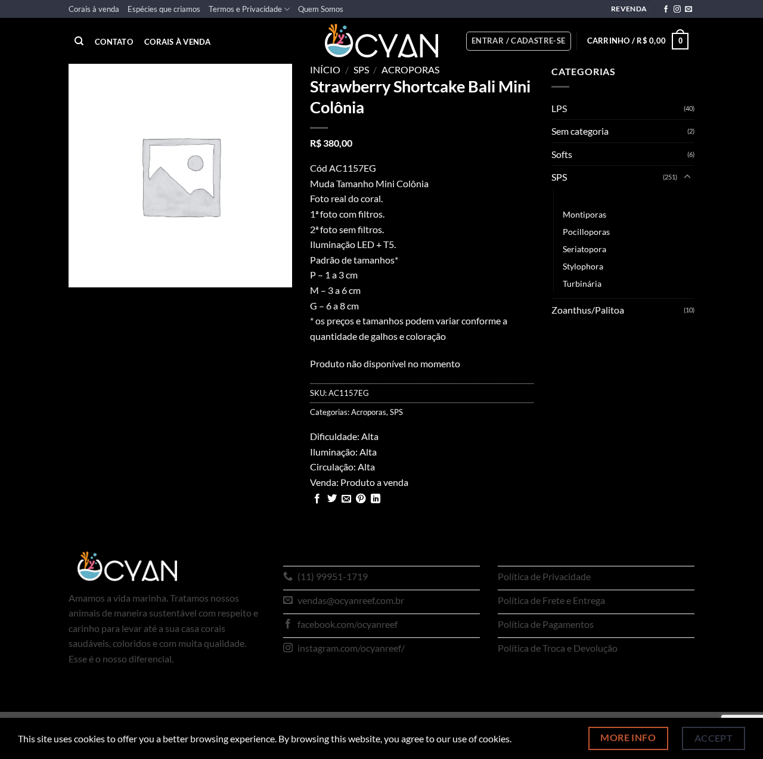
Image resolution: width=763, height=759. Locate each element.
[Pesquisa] (79, 41)
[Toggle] (687, 177)
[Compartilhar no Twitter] (332, 499)
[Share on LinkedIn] (375, 499)
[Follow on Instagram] (677, 9)
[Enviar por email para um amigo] (346, 499)
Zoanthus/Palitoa (587, 309)
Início (325, 69)
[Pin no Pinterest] (360, 499)
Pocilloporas (586, 232)
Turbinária (582, 283)
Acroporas (410, 69)
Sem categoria (580, 131)
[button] (518, 41)
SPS (361, 69)
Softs (561, 154)
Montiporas (584, 214)
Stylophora (583, 266)
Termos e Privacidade (245, 9)
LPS (559, 108)
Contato (114, 42)
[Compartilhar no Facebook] (317, 499)
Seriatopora (584, 249)
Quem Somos (320, 9)
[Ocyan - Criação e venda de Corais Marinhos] (381, 41)
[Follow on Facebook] (665, 9)
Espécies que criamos (164, 9)
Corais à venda (94, 9)
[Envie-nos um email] (688, 9)
